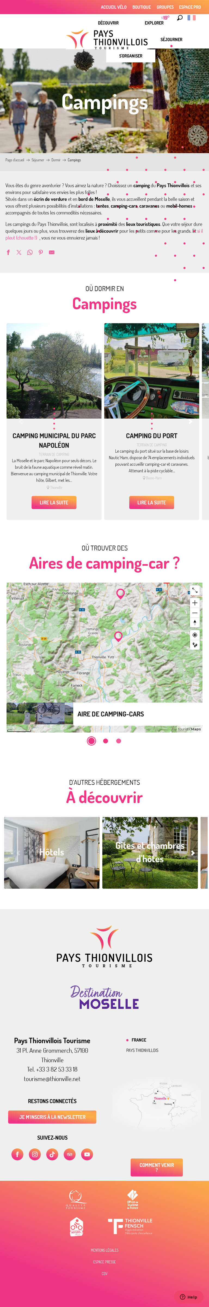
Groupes (165, 7)
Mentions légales (104, 1250)
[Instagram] (35, 1154)
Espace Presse (104, 1262)
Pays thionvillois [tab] (142, 1050)
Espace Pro (190, 7)
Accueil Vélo (114, 7)
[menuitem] (108, 22)
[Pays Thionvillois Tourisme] (104, 966)
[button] (180, 18)
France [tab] (139, 1040)
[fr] (192, 17)
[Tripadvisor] (70, 1154)
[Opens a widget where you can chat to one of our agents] (189, 1297)
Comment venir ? (157, 1167)
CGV (104, 1274)
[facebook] (17, 1154)
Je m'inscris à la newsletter (52, 1117)
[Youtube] (87, 1154)
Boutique (142, 7)
